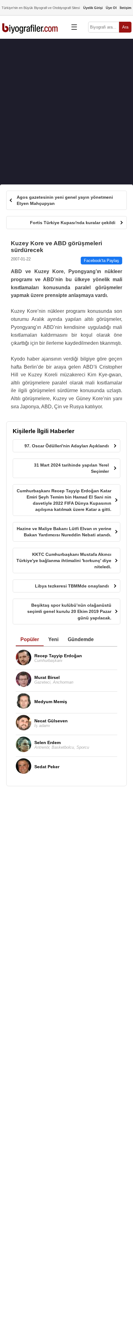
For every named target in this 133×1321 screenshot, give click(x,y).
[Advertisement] (66, 111)
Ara (125, 27)
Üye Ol (111, 8)
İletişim (125, 8)
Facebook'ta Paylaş (101, 260)
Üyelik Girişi (93, 8)
